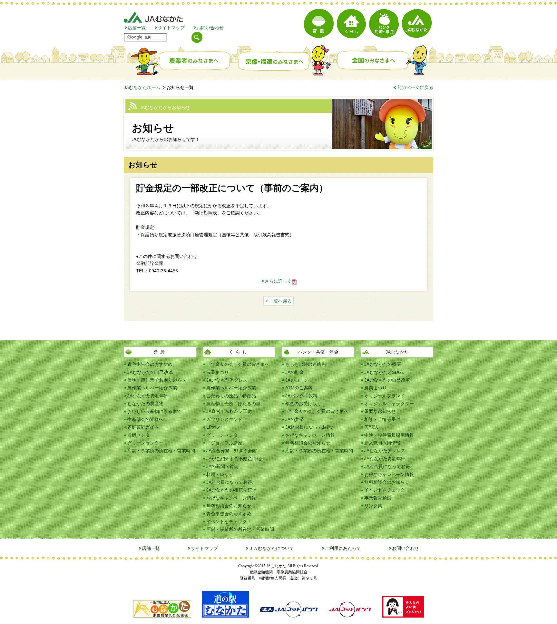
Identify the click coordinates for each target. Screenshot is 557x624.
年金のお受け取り (303, 403)
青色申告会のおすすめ (149, 364)
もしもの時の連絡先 (305, 364)
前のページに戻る (415, 87)
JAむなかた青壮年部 (148, 395)
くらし (239, 352)
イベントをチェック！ (228, 521)
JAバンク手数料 (301, 395)
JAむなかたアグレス (227, 380)
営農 (160, 352)
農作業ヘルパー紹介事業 (152, 387)
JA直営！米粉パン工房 (229, 411)
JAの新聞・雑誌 (222, 466)
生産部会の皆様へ (145, 419)
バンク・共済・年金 (318, 352)
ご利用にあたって (343, 548)
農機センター (140, 435)
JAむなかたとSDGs (384, 372)
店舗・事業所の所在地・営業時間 (161, 450)
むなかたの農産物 (145, 403)
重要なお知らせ (380, 411)
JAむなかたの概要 (382, 364)
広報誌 (371, 427)
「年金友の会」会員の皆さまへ (237, 364)
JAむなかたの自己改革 (150, 372)
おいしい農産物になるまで (154, 411)
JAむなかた (397, 352)
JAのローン (296, 380)
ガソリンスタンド (224, 419)
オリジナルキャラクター (389, 403)
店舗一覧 (137, 27)
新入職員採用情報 (382, 442)
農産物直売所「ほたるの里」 (235, 403)
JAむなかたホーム (142, 87)
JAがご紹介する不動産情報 (233, 458)
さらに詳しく (278, 281)
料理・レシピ (219, 474)
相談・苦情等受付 (382, 419)
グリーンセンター (145, 442)
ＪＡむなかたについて (271, 548)
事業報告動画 (377, 498)
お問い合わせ (210, 27)
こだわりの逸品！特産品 (231, 395)
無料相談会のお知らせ (228, 505)
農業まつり (217, 372)
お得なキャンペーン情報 (231, 498)
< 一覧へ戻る (278, 301)
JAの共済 (294, 419)
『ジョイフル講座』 (226, 442)
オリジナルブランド (384, 395)
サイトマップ (171, 27)
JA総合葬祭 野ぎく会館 (231, 450)
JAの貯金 (294, 372)
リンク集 (373, 505)
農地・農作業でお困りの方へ (156, 380)
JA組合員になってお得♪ (230, 482)
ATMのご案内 (299, 387)
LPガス (213, 427)
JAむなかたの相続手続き (231, 489)
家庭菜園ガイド (143, 427)
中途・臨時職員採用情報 (389, 435)
